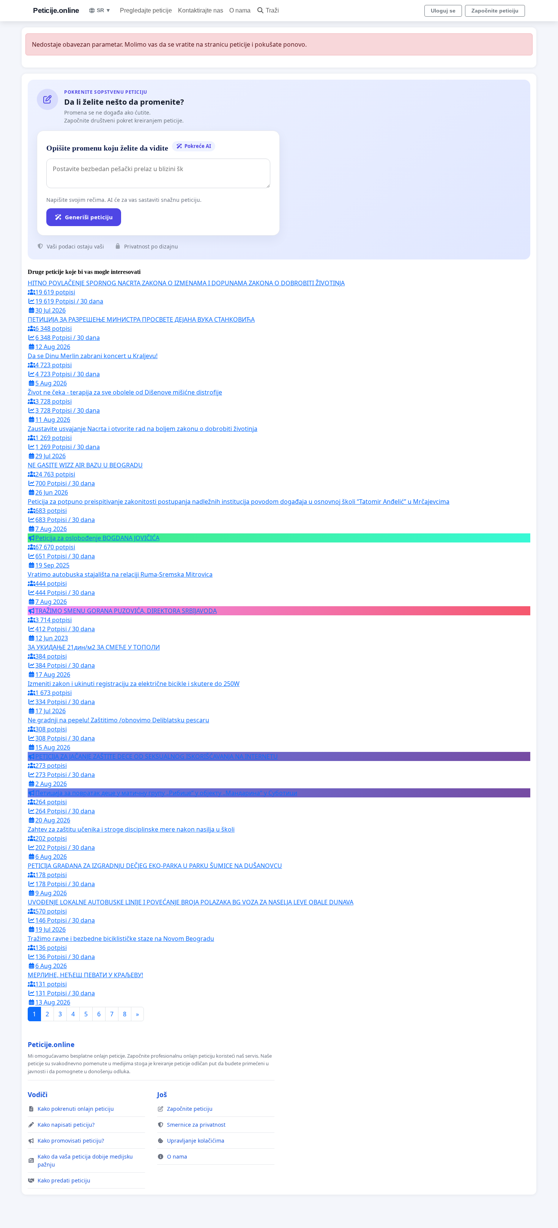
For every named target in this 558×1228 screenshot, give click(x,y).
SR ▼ (104, 10)
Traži (272, 10)
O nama (240, 10)
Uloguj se (443, 11)
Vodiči (37, 1094)
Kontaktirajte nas (200, 10)
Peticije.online (56, 10)
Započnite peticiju (495, 11)
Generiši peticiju (89, 217)
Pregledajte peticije (146, 10)
